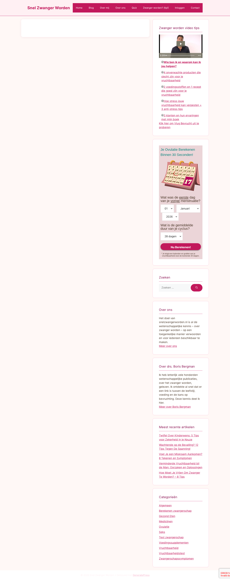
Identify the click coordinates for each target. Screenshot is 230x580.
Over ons (120, 7)
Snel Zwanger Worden (48, 7)
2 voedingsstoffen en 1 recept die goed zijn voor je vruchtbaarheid (181, 90)
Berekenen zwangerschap (175, 510)
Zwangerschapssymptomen (176, 558)
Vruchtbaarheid (169, 548)
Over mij (104, 7)
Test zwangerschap (171, 537)
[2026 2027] (170, 217)
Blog (91, 7)
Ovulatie (164, 526)
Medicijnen (166, 521)
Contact (195, 7)
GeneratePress (141, 575)
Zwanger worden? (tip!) (156, 7)
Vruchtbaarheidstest (172, 553)
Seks (162, 532)
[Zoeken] (196, 287)
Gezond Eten (167, 516)
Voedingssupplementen (174, 542)
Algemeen (165, 505)
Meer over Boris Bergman (175, 406)
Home (79, 7)
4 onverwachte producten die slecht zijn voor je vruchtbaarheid (181, 76)
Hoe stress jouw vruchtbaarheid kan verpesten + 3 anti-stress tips (181, 105)
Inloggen (180, 7)
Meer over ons (168, 346)
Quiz (134, 7)
